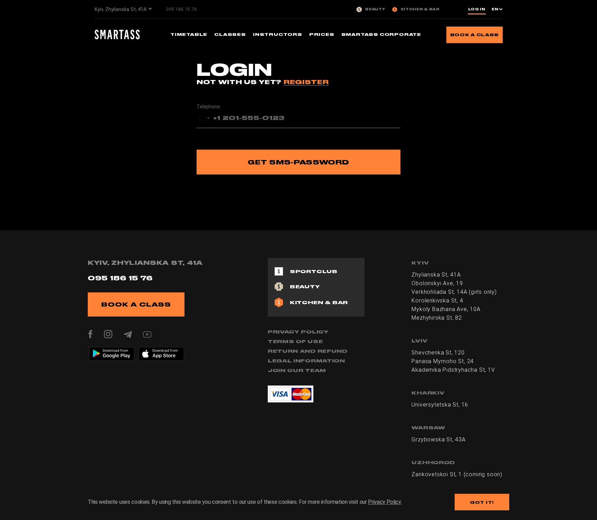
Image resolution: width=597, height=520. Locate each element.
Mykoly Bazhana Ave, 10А (445, 309)
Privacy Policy (298, 331)
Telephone (208, 106)
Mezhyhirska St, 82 (436, 317)
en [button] (495, 9)
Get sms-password (298, 162)
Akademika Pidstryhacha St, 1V (453, 370)
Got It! (482, 502)
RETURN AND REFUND (308, 351)
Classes (230, 34)
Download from (116, 350)
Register (306, 82)
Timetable (188, 34)
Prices (321, 34)
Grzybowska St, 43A (438, 439)
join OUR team (297, 370)
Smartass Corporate (381, 34)
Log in (476, 9)
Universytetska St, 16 (439, 404)
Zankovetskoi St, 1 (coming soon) (456, 474)
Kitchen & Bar (420, 9)
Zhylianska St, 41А (436, 274)
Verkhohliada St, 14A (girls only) (453, 292)
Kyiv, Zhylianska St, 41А (120, 9)
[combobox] (204, 118)
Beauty (375, 9)
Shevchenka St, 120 (437, 352)
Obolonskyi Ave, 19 (437, 283)
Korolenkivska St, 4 (437, 300)
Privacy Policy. (384, 502)
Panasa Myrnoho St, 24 (442, 361)
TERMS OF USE (295, 341)
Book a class (474, 34)
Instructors (277, 34)
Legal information (306, 360)
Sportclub (314, 271)
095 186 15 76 (181, 9)
